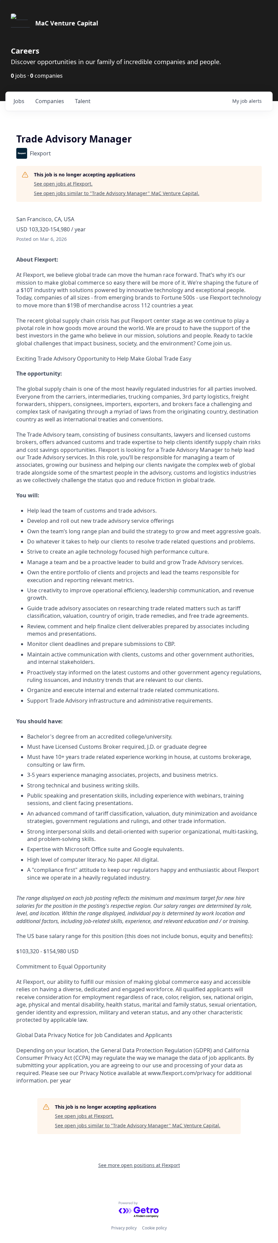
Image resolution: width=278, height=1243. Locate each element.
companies (49, 101)
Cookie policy (154, 1228)
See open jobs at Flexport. (63, 183)
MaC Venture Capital (66, 23)
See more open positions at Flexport (139, 1165)
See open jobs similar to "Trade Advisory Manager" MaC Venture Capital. (116, 193)
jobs (19, 101)
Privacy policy (124, 1228)
